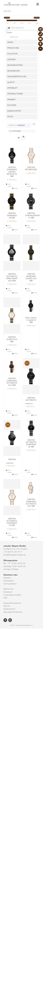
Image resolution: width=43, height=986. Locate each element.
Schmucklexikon (10, 584)
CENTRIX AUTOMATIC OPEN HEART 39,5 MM (12, 277)
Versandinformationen (12, 603)
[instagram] (10, 620)
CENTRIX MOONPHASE (31, 168)
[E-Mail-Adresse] (40, 39)
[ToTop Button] (40, 48)
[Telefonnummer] (40, 34)
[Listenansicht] (23, 137)
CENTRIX (12, 459)
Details (16, 188)
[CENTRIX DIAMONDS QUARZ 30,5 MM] (31, 253)
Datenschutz (8, 589)
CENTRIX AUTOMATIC (31, 399)
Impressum (8, 592)
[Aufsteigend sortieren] (34, 124)
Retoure (6, 606)
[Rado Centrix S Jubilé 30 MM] (31, 306)
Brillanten (7, 578)
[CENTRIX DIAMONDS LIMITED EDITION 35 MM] (12, 155)
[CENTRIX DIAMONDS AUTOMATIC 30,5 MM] (12, 366)
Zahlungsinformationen (12, 612)
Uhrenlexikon (8, 581)
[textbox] (22, 42)
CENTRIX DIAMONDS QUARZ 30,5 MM (31, 277)
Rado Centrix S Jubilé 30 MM (31, 320)
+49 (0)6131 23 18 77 (12, 552)
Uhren (14, 37)
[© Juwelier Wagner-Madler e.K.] (15, 3)
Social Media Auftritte (12, 595)
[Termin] (40, 29)
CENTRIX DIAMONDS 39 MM (12, 215)
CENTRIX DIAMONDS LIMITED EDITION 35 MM (12, 171)
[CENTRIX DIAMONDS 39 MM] (12, 201)
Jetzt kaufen (9, 185)
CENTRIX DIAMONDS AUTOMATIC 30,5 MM (11, 381)
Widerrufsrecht (9, 609)
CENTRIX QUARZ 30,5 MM (12, 339)
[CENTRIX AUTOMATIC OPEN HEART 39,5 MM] (12, 253)
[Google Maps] (40, 44)
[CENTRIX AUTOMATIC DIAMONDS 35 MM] (31, 428)
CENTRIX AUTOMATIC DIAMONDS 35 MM (31, 443)
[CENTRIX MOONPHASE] (31, 155)
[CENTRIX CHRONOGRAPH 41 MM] (31, 201)
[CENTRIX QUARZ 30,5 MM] (12, 316)
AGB (5, 598)
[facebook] (5, 620)
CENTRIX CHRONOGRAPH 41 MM (32, 215)
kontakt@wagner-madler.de (14, 555)
